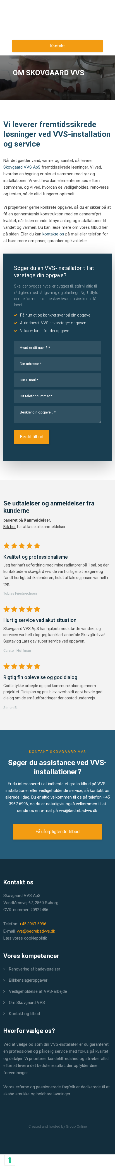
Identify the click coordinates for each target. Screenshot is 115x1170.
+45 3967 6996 (32, 923)
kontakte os (53, 234)
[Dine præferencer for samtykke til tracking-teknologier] (9, 1160)
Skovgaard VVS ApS (21, 167)
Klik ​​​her (9, 526)
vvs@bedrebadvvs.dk (78, 810)
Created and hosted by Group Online (57, 1126)
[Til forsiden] (57, 29)
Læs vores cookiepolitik (25, 938)
